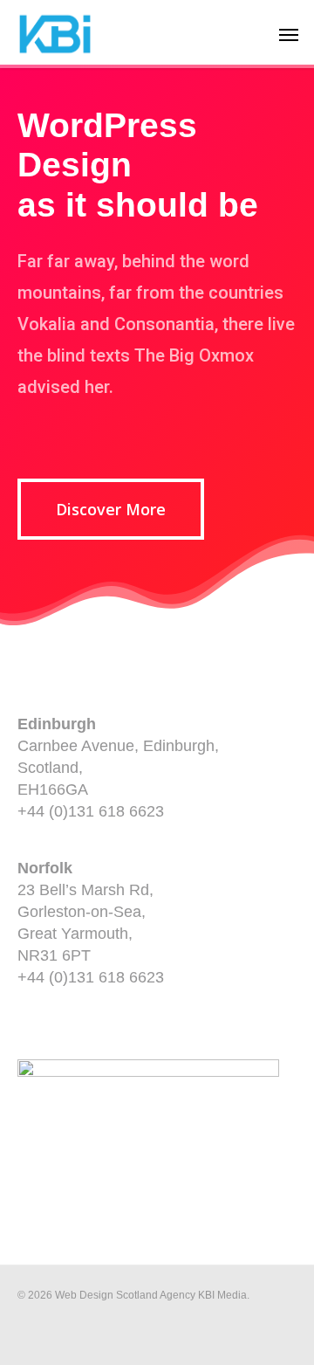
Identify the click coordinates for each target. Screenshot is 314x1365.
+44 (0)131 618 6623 (90, 811)
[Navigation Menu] (288, 34)
